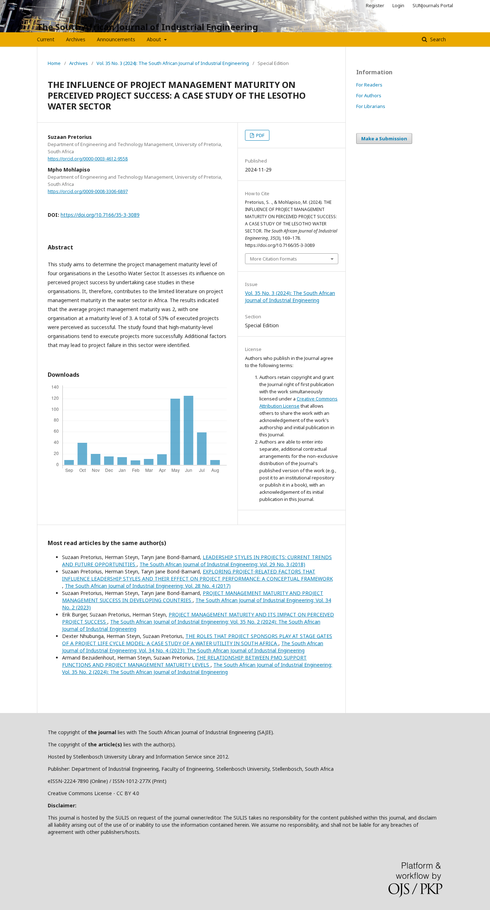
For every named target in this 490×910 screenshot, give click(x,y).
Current (46, 39)
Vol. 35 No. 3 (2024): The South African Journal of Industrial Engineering (172, 63)
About (154, 39)
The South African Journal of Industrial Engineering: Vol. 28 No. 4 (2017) (148, 585)
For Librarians (370, 106)
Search (437, 39)
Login (398, 5)
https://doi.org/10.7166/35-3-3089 (100, 214)
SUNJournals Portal (433, 5)
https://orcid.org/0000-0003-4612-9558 (88, 159)
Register (375, 5)
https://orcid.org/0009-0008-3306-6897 (88, 191)
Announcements (116, 39)
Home (54, 63)
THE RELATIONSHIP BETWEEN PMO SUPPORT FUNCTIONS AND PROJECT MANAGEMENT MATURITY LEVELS (184, 661)
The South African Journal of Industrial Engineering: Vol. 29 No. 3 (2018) (222, 564)
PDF (259, 135)
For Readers (369, 84)
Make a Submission (384, 138)
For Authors (368, 95)
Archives (75, 39)
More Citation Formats (273, 258)
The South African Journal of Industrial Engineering (147, 27)
